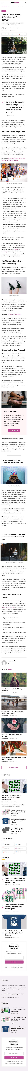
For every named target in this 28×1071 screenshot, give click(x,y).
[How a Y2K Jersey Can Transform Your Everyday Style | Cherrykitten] (6, 830)
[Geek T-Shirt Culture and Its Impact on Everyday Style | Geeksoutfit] (6, 821)
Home (10, 6)
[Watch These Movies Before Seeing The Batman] (14, 45)
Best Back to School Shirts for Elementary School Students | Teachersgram (11, 797)
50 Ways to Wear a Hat (14, 314)
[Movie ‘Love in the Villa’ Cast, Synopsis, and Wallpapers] (14, 680)
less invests (8, 28)
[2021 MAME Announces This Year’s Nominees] (14, 725)
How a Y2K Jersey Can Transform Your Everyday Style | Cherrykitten (17, 829)
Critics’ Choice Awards (7, 607)
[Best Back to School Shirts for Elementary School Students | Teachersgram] (14, 786)
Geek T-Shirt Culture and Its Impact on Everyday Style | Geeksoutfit (18, 821)
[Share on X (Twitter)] (12, 34)
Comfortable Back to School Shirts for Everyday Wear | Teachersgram (18, 812)
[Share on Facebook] (5, 34)
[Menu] (2, 2)
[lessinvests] (14, 2)
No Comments (6, 30)
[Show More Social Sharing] (25, 34)
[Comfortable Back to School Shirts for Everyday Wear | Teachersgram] (6, 812)
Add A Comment (14, 767)
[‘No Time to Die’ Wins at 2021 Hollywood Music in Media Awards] (14, 702)
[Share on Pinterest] (19, 34)
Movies (4, 10)
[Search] (26, 2)
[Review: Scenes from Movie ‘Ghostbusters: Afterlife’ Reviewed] (14, 748)
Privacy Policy (14, 967)
